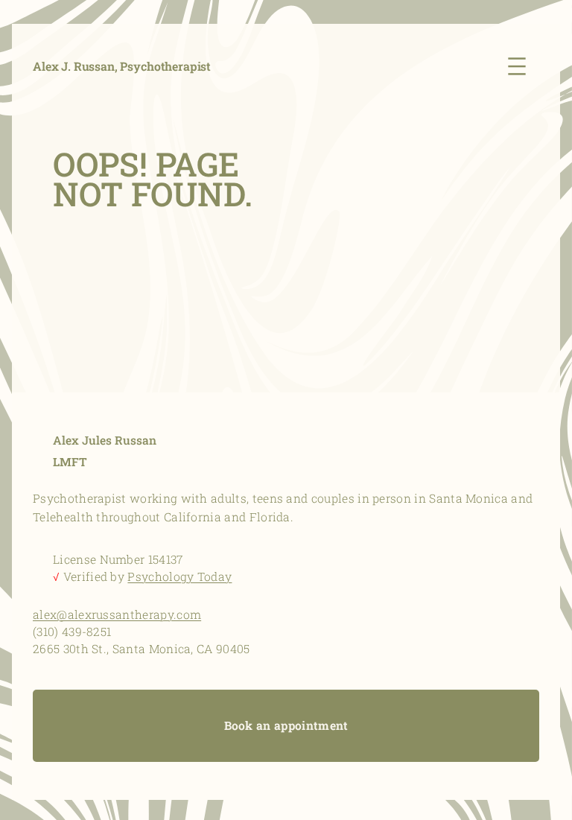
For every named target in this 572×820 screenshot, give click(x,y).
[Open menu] (520, 66)
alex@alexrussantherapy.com (117, 614)
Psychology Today (179, 576)
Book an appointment (286, 725)
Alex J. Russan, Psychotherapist (122, 66)
